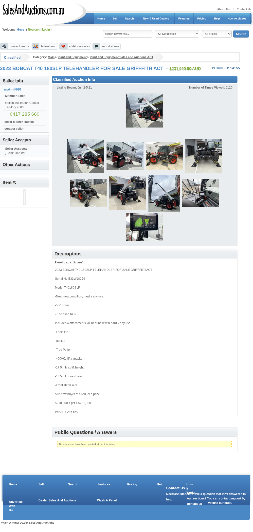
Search (129, 18)
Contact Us (244, 9)
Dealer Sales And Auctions (57, 500)
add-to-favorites (79, 46)
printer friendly (19, 46)
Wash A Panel (107, 500)
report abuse (110, 46)
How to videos (237, 18)
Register (34, 29)
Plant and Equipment (72, 57)
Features (184, 18)
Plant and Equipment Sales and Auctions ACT (121, 57)
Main (51, 57)
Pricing (201, 18)
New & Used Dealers (156, 18)
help (169, 499)
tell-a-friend (48, 46)
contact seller (14, 128)
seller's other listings (19, 122)
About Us (223, 9)
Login (46, 29)
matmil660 (12, 89)
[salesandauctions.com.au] (34, 8)
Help (217, 18)
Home (101, 18)
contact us (194, 504)
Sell (115, 18)
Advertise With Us (12, 506)
